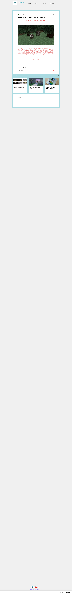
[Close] (70, 592)
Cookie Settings (62, 592)
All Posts (15, 8)
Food (38, 8)
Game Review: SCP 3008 (19, 87)
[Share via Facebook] (18, 67)
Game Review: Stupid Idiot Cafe (35, 88)
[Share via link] (25, 67)
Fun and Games (44, 8)
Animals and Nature (23, 8)
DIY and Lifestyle (32, 8)
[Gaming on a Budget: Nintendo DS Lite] (52, 81)
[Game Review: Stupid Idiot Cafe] (36, 82)
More (51, 8)
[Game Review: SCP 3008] (20, 81)
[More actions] (53, 14)
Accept (68, 592)
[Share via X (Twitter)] (20, 67)
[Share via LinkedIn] (23, 67)
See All (58, 75)
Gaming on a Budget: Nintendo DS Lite (50, 88)
